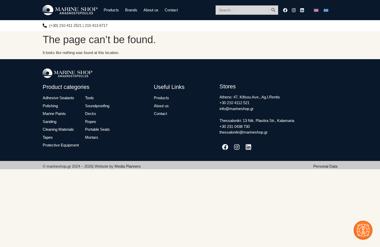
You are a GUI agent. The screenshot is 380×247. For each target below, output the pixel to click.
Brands (131, 10)
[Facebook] (285, 10)
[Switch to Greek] (326, 10)
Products (111, 10)
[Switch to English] (316, 10)
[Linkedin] (302, 10)
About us (150, 10)
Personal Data (325, 166)
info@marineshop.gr (236, 108)
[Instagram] (294, 10)
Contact (171, 10)
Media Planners (128, 166)
